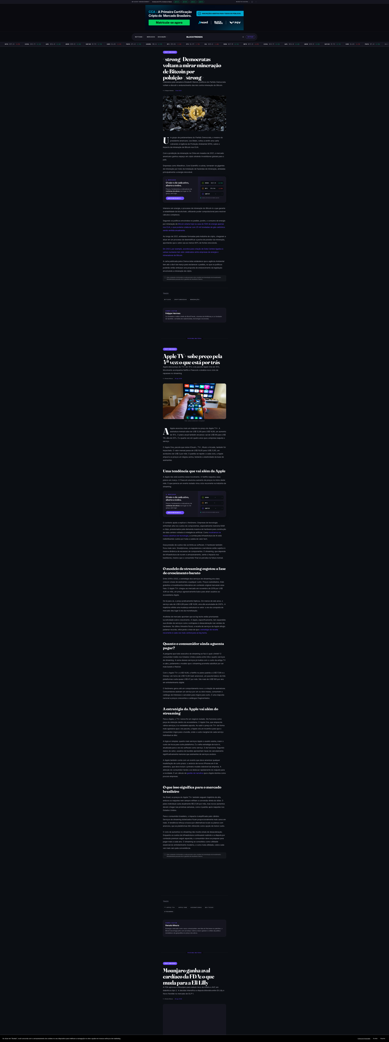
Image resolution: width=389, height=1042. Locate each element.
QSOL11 (193, 1)
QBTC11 (177, 1)
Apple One (182, 907)
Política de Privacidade (364, 1038)
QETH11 (185, 1)
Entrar (250, 37)
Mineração (195, 299)
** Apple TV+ (169, 907)
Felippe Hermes (169, 90)
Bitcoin (167, 299)
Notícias (138, 37)
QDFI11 (201, 1)
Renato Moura (169, 378)
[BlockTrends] (194, 37)
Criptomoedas (170, 52)
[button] (252, 2)
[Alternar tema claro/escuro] (243, 37)
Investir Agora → (243, 1)
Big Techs (209, 907)
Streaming (168, 911)
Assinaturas (196, 907)
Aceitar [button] (375, 1038)
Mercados (151, 37)
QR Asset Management (141, 1)
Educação (162, 37)
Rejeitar (382, 1038)
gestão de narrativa (195, 773)
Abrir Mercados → (175, 198)
